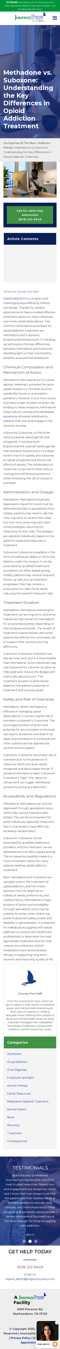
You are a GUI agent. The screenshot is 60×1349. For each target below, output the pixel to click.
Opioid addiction (14, 298)
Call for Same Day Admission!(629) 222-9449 (30, 215)
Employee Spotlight (20, 1077)
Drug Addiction (17, 1061)
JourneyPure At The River (19, 143)
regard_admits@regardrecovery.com (30, 1279)
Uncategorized (17, 1141)
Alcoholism (14, 1054)
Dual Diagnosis (17, 1069)
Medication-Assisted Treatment (28, 1101)
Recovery (13, 1125)
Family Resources (18, 1093)
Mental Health (16, 1109)
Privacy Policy (21, 1338)
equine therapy (17, 1085)
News (10, 1117)
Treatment (14, 1133)
